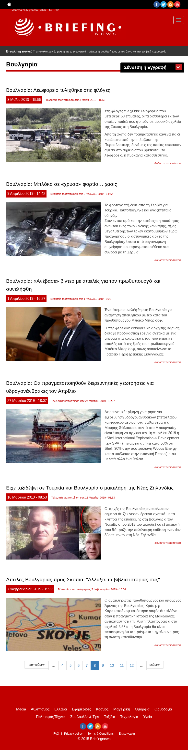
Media (21, 709)
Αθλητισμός (40, 709)
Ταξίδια (109, 717)
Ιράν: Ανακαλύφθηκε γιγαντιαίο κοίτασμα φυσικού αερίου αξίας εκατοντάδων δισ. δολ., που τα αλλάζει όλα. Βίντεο (99, 51)
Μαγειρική (121, 709)
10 (112, 665)
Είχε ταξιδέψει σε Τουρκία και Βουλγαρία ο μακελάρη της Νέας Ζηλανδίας (90, 487)
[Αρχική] (66, 27)
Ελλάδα (60, 709)
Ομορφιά (142, 709)
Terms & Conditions (101, 733)
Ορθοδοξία (163, 709)
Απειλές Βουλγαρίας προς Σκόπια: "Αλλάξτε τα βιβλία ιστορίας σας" (83, 579)
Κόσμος (102, 709)
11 (122, 665)
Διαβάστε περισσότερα (167, 163)
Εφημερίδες (81, 709)
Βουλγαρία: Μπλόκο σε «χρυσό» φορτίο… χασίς (61, 184)
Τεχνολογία (129, 717)
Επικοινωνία (127, 733)
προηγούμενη (36, 665)
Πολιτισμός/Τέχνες (50, 717)
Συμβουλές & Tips (84, 717)
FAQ (56, 733)
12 (132, 665)
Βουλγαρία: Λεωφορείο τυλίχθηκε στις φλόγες (58, 90)
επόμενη (155, 665)
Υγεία (147, 717)
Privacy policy (73, 733)
